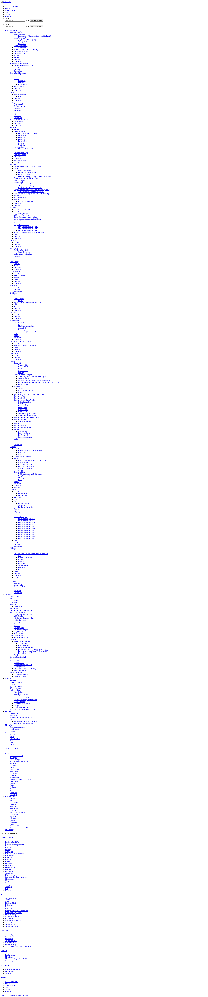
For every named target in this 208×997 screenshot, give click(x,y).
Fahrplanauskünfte (24, 476)
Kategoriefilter (10, 797)
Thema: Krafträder (20, 419)
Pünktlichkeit (18, 692)
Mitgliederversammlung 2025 (28, 227)
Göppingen (13, 114)
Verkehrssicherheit (16, 672)
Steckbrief (17, 75)
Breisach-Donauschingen (26, 464)
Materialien (13, 715)
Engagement (22, 493)
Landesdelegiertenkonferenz (23, 42)
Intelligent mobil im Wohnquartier (21, 610)
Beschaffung (22, 563)
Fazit (20, 569)
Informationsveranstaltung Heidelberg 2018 (33, 651)
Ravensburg (14, 285)
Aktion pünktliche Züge (22, 667)
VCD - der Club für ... (21, 215)
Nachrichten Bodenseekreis (19, 63)
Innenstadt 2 (22, 139)
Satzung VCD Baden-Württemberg (26, 50)
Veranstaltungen (19, 34)
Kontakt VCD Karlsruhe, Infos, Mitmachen (29, 232)
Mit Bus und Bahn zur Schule (24, 618)
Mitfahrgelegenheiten (25, 478)
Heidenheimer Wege (21, 153)
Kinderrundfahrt (19, 147)
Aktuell (16, 168)
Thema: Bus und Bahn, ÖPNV (24, 400)
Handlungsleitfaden (25, 645)
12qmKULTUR (15, 597)
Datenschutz (18, 61)
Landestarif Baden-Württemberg (25, 669)
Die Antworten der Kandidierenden (30, 188)
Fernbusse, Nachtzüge (25, 507)
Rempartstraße (19, 104)
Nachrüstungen (19, 633)
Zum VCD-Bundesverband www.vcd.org (15, 995)
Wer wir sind (18, 182)
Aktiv (16, 458)
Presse (7, 8)
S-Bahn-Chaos (23, 410)
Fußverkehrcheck (24, 174)
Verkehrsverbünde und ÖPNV (20, 828)
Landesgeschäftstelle (21, 51)
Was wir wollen (19, 180)
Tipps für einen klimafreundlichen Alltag (27, 303)
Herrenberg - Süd (20, 197)
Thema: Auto (18, 423)
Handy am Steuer (20, 676)
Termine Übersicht (20, 160)
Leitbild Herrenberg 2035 (27, 172)
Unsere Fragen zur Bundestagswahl (26, 186)
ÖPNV (16, 501)
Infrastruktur (14, 810)
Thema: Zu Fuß (19, 396)
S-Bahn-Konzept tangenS (27, 415)
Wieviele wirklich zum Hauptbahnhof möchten (34, 380)
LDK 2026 (22, 44)
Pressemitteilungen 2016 (26, 530)
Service (16, 79)
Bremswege (22, 81)
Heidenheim (14, 127)
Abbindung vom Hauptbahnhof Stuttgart (32, 377)
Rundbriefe (22, 452)
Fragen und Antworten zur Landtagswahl (28, 166)
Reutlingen (13, 293)
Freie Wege (13, 684)
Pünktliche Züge (15, 690)
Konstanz (13, 240)
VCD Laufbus (19, 616)
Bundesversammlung (21, 46)
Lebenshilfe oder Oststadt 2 (27, 133)
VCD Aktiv (18, 386)
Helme (20, 96)
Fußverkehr (13, 804)
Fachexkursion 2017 (25, 653)
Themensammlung (20, 94)
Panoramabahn (23, 412)
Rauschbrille (22, 85)
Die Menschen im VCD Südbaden (30, 451)
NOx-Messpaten (15, 688)
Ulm (11, 552)
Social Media (18, 585)
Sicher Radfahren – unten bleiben (25, 217)
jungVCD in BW (20, 38)
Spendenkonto (23, 371)
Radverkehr (14, 639)
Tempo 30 (17, 196)
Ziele (15, 624)
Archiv (16, 223)
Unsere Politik (23, 365)
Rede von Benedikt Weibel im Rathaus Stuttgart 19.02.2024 (38, 382)
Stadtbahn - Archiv (24, 252)
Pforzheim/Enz (15, 271)
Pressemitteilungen (24, 433)
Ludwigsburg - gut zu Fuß (23, 254)
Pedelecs (21, 561)
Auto (15, 499)
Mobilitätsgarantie (20, 670)
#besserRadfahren (16, 682)
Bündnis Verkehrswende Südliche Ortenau (32, 460)
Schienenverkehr (15, 818)
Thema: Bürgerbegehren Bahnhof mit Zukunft (30, 394)
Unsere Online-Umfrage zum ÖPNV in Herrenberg (31, 194)
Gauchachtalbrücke (24, 462)
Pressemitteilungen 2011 (26, 538)
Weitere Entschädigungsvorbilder (25, 700)
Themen (17, 199)
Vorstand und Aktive (25, 369)
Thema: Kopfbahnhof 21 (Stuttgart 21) (27, 417)
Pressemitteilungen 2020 (26, 524)
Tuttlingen (13, 548)
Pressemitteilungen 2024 (26, 519)
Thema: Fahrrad (19, 398)
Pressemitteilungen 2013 (26, 534)
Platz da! (21, 83)
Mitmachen (9, 725)
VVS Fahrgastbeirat (25, 404)
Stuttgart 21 (22, 388)
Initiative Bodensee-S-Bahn (23, 65)
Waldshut (13, 789)
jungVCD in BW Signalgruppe (29, 40)
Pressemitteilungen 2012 (26, 536)
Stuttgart (12, 361)
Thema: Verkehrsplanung (22, 427)
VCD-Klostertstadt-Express (23, 723)
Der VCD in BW (11, 30)
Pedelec (16, 655)
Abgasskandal (19, 632)
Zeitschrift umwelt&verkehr (23, 221)
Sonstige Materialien (25, 437)
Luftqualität (18, 606)
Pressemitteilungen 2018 (26, 528)
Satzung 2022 (23, 213)
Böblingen (13, 758)
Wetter (20, 560)
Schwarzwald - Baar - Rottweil (20, 341)
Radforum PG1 (23, 435)
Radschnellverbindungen (22, 641)
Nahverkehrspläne (24, 402)
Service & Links (19, 472)
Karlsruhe (13, 207)
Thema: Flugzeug (20, 425)
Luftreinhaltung (19, 299)
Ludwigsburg (14, 248)
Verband (12, 824)
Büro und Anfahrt (24, 367)
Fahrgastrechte (19, 696)
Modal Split (18, 497)
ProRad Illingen (19, 275)
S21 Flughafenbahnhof (22, 637)
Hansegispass (18, 151)
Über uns (17, 67)
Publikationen (23, 384)
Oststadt (21, 143)
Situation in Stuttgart (21, 630)
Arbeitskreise (22, 328)
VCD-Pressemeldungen (22, 704)
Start (2, 748)
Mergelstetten (22, 135)
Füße (15, 511)
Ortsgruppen (22, 330)
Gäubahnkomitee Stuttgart (23, 375)
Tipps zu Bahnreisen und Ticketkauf (26, 721)
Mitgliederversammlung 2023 (28, 231)
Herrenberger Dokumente (22, 170)
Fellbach (12, 92)
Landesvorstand (19, 53)
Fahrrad (16, 509)
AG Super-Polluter (24, 421)
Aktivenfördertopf (20, 48)
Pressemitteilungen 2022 (26, 521)
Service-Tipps (14, 719)
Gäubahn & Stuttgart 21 (18, 657)
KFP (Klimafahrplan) (25, 201)
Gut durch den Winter (21, 674)
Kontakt (8, 16)
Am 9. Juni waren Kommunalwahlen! (31, 192)
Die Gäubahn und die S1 (22, 184)
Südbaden (13, 447)
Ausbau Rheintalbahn (25, 468)
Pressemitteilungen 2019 (26, 526)
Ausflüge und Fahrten (25, 390)
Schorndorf (13, 312)
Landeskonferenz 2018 (26, 647)
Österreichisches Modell (22, 698)
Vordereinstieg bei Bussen (27, 414)
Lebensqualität (19, 628)
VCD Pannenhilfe (11, 6)
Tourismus (13, 659)
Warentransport (23, 565)
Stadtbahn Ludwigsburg (22, 250)
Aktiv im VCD (10, 10)
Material (17, 429)
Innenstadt (21, 137)
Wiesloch (13, 581)
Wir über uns (18, 122)
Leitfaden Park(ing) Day (22, 209)
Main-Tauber (14, 262)
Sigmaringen (14, 353)
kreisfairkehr (22, 431)
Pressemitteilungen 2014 (26, 532)
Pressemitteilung (15, 814)
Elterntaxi (21, 567)
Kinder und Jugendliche (18, 612)
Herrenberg (13, 164)
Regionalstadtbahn (24, 503)
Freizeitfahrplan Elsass (26, 466)
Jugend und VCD (16, 686)
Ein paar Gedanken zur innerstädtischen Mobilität (31, 554)
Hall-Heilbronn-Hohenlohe (19, 120)
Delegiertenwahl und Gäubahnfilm (26, 178)
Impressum (17, 59)
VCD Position (19, 663)
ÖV (19, 556)
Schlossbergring (19, 106)
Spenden (17, 57)
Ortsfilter (8, 754)
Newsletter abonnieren (17, 727)
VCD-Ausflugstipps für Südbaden (30, 474)
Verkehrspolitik (15, 661)
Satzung (21, 373)
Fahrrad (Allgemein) (25, 558)
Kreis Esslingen (19, 86)
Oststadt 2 (21, 145)
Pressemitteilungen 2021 (26, 523)
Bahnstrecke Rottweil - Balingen (25, 345)
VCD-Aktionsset (19, 702)
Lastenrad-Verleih (20, 131)
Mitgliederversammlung (22, 225)
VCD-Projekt (22, 643)
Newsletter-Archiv (20, 587)
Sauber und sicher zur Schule (24, 614)
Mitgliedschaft (23, 495)
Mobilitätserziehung (20, 513)
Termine (8, 14)
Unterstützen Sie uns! (21, 707)
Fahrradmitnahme (24, 406)
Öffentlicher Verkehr (17, 635)
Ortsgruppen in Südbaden (22, 456)
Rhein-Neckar (14, 320)
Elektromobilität (15, 600)
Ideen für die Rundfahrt (26, 149)
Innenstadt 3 (22, 141)
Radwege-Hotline (20, 155)
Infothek (8, 711)
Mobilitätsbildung (20, 620)
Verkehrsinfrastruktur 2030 (23, 665)
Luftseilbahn (22, 408)
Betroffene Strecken (21, 694)
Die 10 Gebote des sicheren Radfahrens (27, 219)
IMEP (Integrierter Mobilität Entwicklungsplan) (34, 176)
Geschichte (22, 454)
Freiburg (12, 102)
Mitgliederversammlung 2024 (28, 229)
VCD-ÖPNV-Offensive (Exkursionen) (23, 709)
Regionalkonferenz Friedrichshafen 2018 (32, 649)
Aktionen (17, 295)
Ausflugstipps (14, 680)
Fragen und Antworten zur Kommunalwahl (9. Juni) (32, 190)
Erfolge (16, 706)
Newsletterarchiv (19, 322)
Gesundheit (13, 604)
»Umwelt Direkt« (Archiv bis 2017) (26, 332)
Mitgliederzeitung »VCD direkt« (21, 717)
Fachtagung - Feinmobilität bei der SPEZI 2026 (34, 36)
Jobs (6, 12)
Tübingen (13, 489)
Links (16, 234)
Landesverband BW (16, 32)
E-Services (13, 602)
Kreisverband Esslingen (18, 73)
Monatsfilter (9, 830)
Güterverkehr (14, 608)
